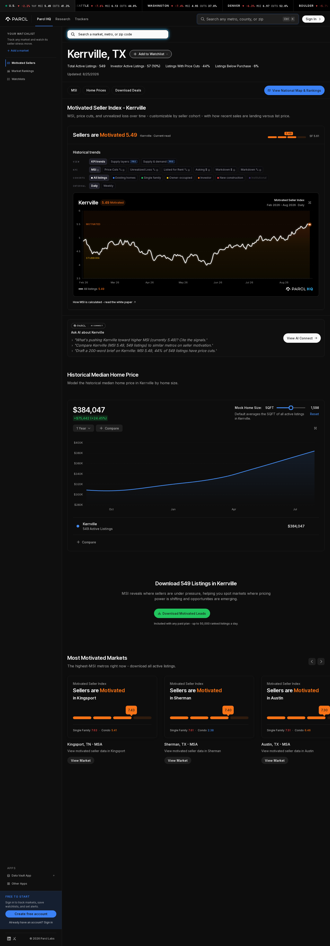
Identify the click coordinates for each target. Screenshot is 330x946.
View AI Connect (300, 338)
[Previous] (312, 661)
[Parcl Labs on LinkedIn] (9, 938)
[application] (196, 247)
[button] (196, 247)
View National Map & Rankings (296, 90)
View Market (81, 760)
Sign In (311, 19)
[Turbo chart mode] (309, 202)
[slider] (291, 408)
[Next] (321, 661)
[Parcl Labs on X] (14, 938)
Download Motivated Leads (184, 613)
